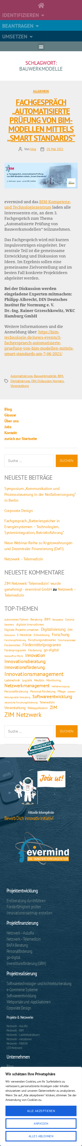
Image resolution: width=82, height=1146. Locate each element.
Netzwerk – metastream (19, 1039)
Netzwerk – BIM (15, 1030)
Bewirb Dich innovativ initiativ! (28, 818)
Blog (8, 409)
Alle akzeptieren (41, 1111)
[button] (41, 46)
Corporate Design (18, 510)
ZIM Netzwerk (23, 714)
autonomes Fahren (16, 619)
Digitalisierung (20, 381)
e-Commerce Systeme (22, 990)
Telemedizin (47, 702)
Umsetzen (14, 36)
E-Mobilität (24, 635)
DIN (33, 381)
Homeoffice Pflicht (13, 656)
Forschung (61, 634)
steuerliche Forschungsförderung (21, 702)
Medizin (39, 680)
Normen (58, 381)
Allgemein (41, 91)
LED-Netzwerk (14, 1047)
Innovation (35, 655)
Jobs (7, 426)
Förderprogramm (15, 650)
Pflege (61, 691)
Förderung (35, 650)
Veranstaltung (19, 386)
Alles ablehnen (41, 1136)
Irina (33, 149)
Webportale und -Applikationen (29, 1002)
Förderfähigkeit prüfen (24, 907)
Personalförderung (16, 691)
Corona (69, 619)
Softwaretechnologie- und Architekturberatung (39, 983)
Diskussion (44, 381)
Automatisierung (21, 376)
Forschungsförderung (15, 640)
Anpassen (41, 1124)
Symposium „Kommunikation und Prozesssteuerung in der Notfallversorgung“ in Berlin (40, 494)
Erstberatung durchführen (26, 901)
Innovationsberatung (25, 661)
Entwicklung (42, 635)
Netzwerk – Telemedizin (23, 558)
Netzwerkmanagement (26, 685)
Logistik (27, 680)
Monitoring (53, 680)
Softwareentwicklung (52, 696)
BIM (60, 376)
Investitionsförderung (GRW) (26, 963)
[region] (41, 1106)
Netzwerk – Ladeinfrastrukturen (23, 1034)
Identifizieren (20, 15)
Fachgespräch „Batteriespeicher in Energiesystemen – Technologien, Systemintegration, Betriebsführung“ (34, 526)
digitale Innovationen (30, 624)
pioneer (71, 691)
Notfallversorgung (60, 686)
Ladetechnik (12, 680)
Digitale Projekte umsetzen (21, 630)
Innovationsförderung (24, 667)
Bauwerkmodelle (45, 376)
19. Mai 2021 (54, 149)
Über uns (11, 420)
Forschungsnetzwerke (42, 640)
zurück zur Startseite (20, 438)
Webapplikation (38, 708)
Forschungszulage (67, 640)
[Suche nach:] (28, 462)
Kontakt (10, 432)
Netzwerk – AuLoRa (20, 933)
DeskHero (9, 624)
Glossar (10, 415)
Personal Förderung (42, 691)
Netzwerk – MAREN (17, 1043)
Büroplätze (57, 619)
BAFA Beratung (17, 945)
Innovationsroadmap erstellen (29, 913)
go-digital (51, 650)
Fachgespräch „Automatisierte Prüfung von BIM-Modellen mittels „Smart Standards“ (41, 120)
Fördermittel (12, 645)
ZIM (53, 707)
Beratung (36, 619)
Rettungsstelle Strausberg (17, 697)
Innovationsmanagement (33, 673)
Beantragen (17, 25)
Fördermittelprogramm (42, 644)
